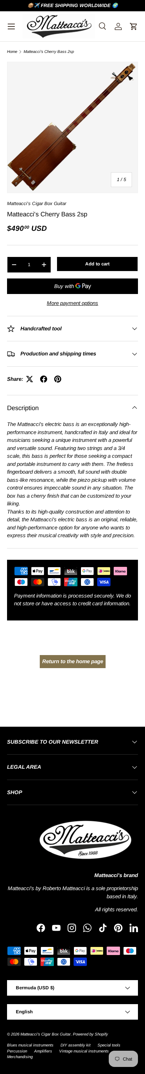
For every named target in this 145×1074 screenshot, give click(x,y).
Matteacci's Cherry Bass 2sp (49, 52)
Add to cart (97, 263)
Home (12, 52)
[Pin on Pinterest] (58, 379)
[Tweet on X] (30, 379)
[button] (133, 26)
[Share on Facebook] (44, 379)
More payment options (72, 303)
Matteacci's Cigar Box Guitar (36, 203)
